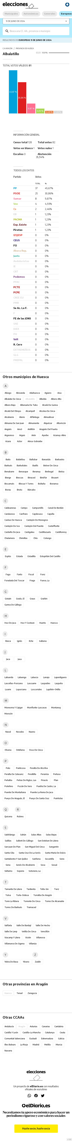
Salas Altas (36, 834)
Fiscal (31, 574)
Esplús (8, 556)
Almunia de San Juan (14, 423)
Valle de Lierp (11, 931)
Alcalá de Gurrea (50, 405)
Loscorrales (36, 689)
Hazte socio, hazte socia (36, 1128)
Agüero (48, 393)
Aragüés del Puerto (48, 429)
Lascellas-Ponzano (14, 683)
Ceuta (62, 1032)
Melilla (47, 1044)
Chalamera (10, 538)
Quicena (8, 816)
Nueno (32, 732)
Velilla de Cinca (29, 931)
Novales (20, 732)
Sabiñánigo (10, 834)
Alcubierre (9, 417)
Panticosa (20, 768)
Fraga (32, 580)
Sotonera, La (35, 871)
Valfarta (8, 925)
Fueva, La (44, 580)
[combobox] (38, 31)
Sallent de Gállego (24, 840)
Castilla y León (11, 1032)
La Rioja (24, 1044)
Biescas (19, 477)
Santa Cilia (9, 853)
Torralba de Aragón (42, 895)
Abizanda (20, 393)
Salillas (8, 840)
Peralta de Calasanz (14, 774)
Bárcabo (31, 489)
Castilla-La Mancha (32, 1032)
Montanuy (56, 707)
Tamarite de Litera (13, 889)
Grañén (44, 598)
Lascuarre (31, 683)
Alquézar (48, 423)
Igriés (19, 641)
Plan (56, 780)
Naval (8, 732)
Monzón (9, 713)
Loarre (8, 689)
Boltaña (41, 483)
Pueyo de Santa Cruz (39, 798)
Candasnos (10, 514)
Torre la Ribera (12, 901)
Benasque (23, 471)
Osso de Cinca (36, 750)
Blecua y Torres (26, 483)
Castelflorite (53, 526)
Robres (20, 816)
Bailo (8, 459)
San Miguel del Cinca (35, 846)
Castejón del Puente (34, 526)
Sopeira (20, 871)
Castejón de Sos (12, 526)
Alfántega (34, 417)
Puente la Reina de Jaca (41, 792)
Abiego (8, 393)
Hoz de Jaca (10, 623)
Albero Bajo (10, 405)
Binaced (31, 477)
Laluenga (22, 677)
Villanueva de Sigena (14, 943)
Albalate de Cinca (13, 399)
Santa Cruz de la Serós (30, 853)
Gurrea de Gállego (13, 604)
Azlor (19, 441)
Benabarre (9, 471)
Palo (8, 768)
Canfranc (23, 514)
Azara (8, 441)
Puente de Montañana (15, 792)
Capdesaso (37, 514)
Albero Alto (56, 399)
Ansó (19, 429)
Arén (33, 435)
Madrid (36, 1044)
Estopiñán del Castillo (50, 556)
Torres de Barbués (13, 907)
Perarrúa (45, 774)
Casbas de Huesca (13, 520)
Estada (19, 556)
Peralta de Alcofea (39, 768)
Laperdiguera (60, 677)
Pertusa (56, 774)
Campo (24, 508)
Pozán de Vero (25, 786)
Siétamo (8, 871)
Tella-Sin (44, 889)
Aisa (59, 393)
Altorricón (61, 423)
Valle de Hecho (43, 925)
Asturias (33, 1026)
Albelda (42, 399)
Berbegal (49, 471)
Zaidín (38, 961)
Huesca (54, 623)
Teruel (20, 993)
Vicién (28, 937)
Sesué (54, 865)
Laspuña (59, 683)
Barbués (8, 465)
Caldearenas (10, 508)
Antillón (31, 429)
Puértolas (58, 798)
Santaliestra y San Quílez (16, 859)
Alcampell (30, 411)
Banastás (46, 459)
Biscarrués (9, 483)
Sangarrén (54, 846)
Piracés (44, 780)
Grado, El (20, 598)
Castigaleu (29, 532)
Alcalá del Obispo (13, 411)
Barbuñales (22, 465)
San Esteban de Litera (48, 840)
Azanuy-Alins (59, 435)
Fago (8, 574)
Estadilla (31, 556)
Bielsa (61, 471)
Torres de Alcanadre (54, 901)
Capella (50, 514)
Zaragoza (32, 993)
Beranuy (37, 471)
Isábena (43, 641)
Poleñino (9, 786)
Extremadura (47, 1038)
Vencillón (45, 931)
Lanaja (46, 677)
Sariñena (36, 859)
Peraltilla (32, 774)
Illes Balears (10, 1044)
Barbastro (59, 459)
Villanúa (33, 943)
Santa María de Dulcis (55, 853)
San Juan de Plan (12, 846)
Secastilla (49, 859)
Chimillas (23, 538)
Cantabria (58, 1026)
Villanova (40, 937)
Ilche (31, 641)
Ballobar (33, 459)
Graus (32, 598)
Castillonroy (61, 532)
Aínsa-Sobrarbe (35, 441)
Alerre (22, 417)
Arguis (22, 435)
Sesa (43, 865)
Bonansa (54, 483)
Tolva (8, 895)
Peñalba (8, 780)
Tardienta (30, 889)
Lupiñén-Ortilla (53, 689)
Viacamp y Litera (12, 937)
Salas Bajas (51, 834)
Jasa (20, 659)
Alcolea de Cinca (47, 411)
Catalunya (49, 1032)
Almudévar (49, 417)
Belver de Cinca (50, 465)
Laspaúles (45, 683)
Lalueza (34, 677)
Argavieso (9, 435)
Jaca (8, 659)
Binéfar (43, 477)
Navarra (8, 1050)
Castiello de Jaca (12, 532)
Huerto (42, 623)
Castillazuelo (45, 532)
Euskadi (33, 1038)
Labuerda (9, 677)
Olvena (8, 750)
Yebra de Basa (11, 961)
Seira (62, 859)
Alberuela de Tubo (29, 405)
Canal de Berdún (55, 508)
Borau (8, 489)
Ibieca (8, 641)
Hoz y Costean (27, 623)
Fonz (42, 574)
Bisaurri (54, 477)
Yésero (26, 961)
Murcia (59, 1044)
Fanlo (19, 574)
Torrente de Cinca (31, 901)
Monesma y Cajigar (14, 707)
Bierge (8, 477)
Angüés (8, 429)
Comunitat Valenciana (15, 1038)
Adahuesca (34, 393)
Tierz (56, 889)
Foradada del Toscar (14, 580)
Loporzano (21, 689)
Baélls (35, 465)
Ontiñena (20, 750)
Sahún (23, 834)
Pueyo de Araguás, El (15, 798)
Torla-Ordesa (22, 895)
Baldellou (20, 459)
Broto (19, 489)
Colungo (47, 538)
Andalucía (9, 1026)
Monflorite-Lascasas (37, 707)
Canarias (46, 1026)
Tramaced (31, 907)
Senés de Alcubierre (25, 865)
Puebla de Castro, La (46, 786)
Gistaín (8, 598)
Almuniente (33, 423)
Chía (35, 538)
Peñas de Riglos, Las (26, 780)
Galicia (61, 1038)
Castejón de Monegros (37, 520)
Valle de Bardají (23, 925)
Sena (8, 865)
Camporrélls (37, 508)
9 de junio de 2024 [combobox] (15, 21)
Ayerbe (45, 435)
